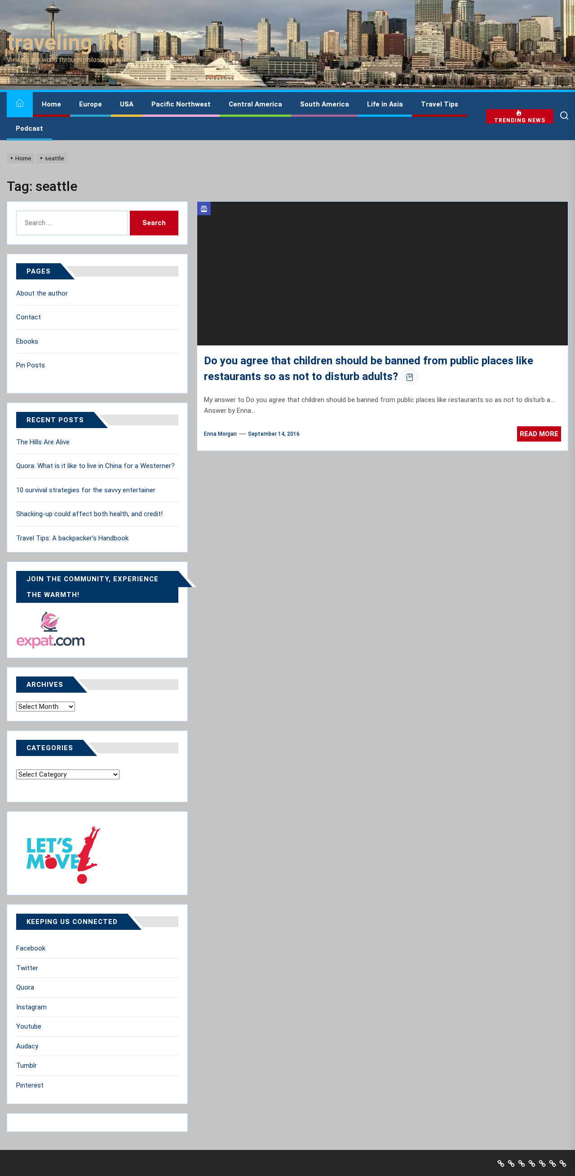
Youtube (28, 1026)
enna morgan (220, 434)
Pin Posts (30, 365)
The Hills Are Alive (43, 442)
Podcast (29, 128)
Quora (25, 987)
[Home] (20, 104)
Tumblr (26, 1065)
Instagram (31, 1007)
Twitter (27, 968)
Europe (90, 104)
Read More (539, 434)
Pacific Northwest (181, 104)
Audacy (27, 1046)
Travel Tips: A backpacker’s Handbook (72, 538)
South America (324, 104)
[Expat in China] (50, 617)
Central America (255, 104)
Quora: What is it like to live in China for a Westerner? (95, 466)
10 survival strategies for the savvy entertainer (85, 490)
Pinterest (30, 1085)
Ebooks (27, 341)
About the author (42, 293)
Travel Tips (439, 104)
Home (51, 104)
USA (126, 104)
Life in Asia (385, 104)
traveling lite (68, 42)
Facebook (30, 948)
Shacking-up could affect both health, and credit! (89, 514)
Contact (28, 317)
